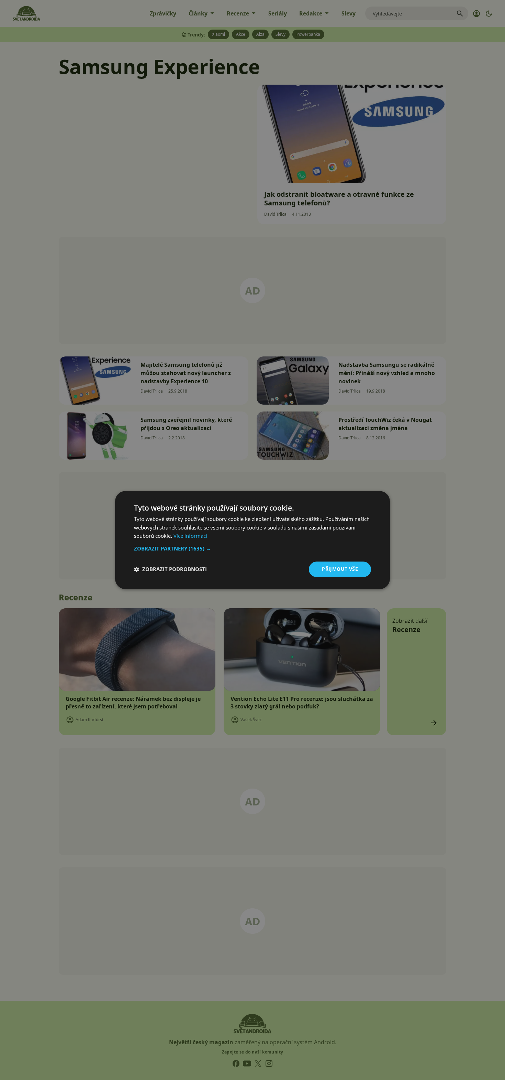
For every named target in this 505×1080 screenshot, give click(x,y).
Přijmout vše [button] (340, 569)
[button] (252, 548)
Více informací (190, 536)
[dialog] (252, 540)
